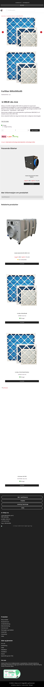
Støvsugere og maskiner (7, 630)
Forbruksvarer (4, 628)
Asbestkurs (4, 649)
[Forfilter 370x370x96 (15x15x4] (22, 348)
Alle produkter (4, 619)
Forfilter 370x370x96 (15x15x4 (22, 372)
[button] (3, 32)
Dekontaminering (5, 626)
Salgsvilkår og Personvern (28, 683)
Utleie (2, 636)
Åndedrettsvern (5, 622)
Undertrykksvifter (21, 142)
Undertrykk (4, 632)
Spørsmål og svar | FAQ (7, 656)
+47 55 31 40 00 (5, 521)
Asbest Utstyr (3, 16)
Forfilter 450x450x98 (22, 313)
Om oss (3, 643)
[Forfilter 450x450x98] (22, 290)
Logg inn (26, 180)
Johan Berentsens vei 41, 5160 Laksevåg (7, 516)
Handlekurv (4, 651)
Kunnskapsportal (25, 2)
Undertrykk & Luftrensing (11, 16)
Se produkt (32, 183)
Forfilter (33, 142)
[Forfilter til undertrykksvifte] (22, 32)
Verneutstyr (4, 634)
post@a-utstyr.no (5, 519)
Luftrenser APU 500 (22, 476)
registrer (33, 180)
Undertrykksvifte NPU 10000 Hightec (31, 176)
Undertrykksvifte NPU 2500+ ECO (22, 253)
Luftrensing (28, 142)
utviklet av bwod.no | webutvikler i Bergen (22, 685)
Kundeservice (18, 2)
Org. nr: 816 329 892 (6, 523)
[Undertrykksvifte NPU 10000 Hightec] (31, 162)
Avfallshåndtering (5, 624)
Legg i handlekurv (34, 130)
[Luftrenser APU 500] (22, 430)
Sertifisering (4, 645)
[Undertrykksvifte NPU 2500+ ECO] (22, 229)
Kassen (3, 654)
